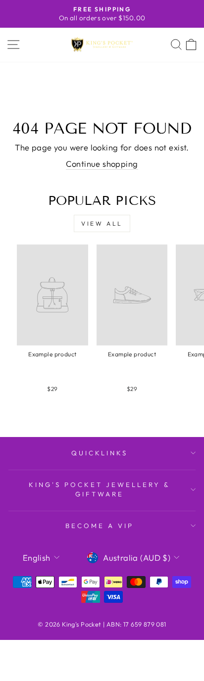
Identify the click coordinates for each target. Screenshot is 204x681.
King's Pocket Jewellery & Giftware (99, 489)
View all (102, 223)
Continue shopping (102, 163)
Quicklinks (99, 453)
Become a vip (99, 526)
